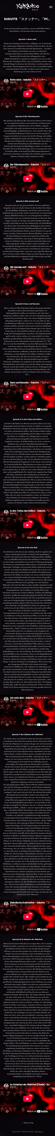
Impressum (39, 1132)
